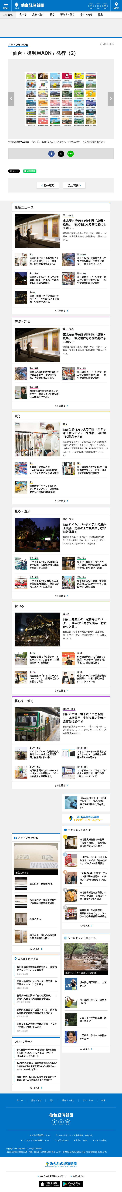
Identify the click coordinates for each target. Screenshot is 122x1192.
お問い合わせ (63, 1140)
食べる (23, 14)
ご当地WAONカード (23, 142)
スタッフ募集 (100, 1140)
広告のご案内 (81, 1140)
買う (52, 14)
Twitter (98, 6)
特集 (100, 14)
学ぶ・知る (86, 14)
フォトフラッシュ (18, 44)
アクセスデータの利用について (36, 1140)
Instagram (105, 6)
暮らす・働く (67, 14)
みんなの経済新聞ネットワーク (61, 1164)
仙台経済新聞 (29, 5)
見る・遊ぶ (38, 14)
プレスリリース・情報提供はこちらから (75, 1135)
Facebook (91, 6)
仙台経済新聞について (41, 1135)
